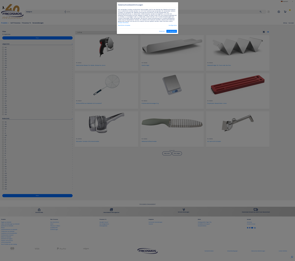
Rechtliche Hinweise (124, 25)
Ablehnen (162, 31)
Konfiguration (173, 25)
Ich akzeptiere (171, 31)
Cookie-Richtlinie (123, 22)
